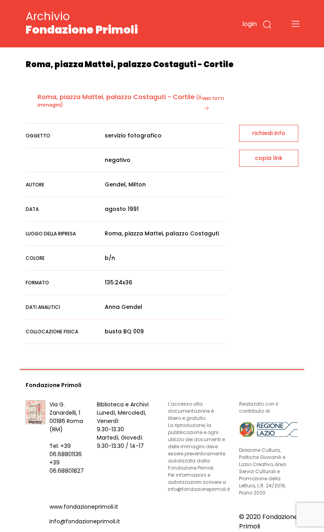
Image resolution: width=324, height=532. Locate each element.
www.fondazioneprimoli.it (83, 507)
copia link (269, 158)
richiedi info (268, 133)
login (249, 23)
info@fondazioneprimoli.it (84, 521)
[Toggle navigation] (295, 24)
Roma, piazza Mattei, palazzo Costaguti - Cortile (116, 97)
